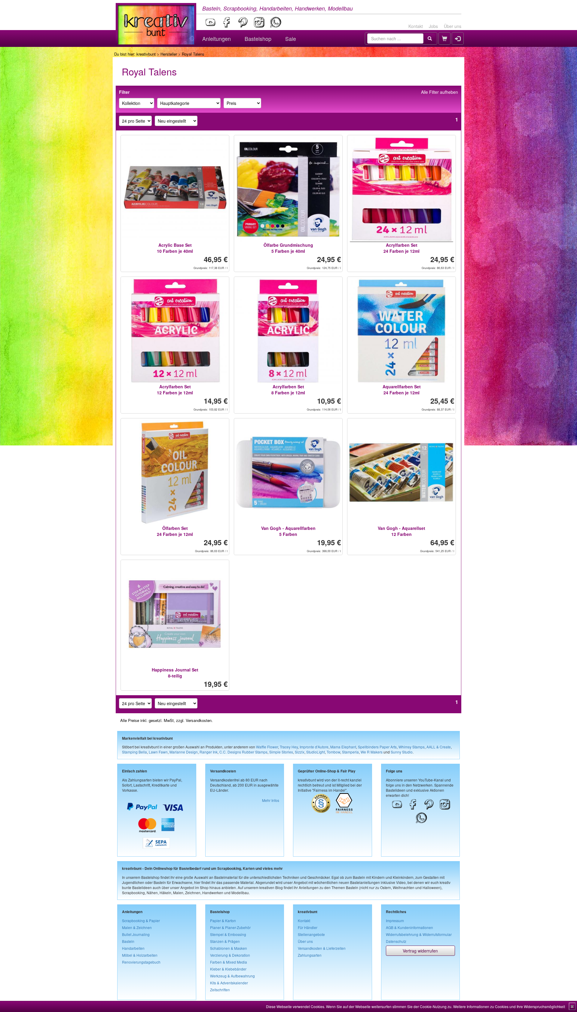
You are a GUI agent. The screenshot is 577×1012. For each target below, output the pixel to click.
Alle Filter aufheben (439, 92)
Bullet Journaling (136, 934)
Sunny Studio (402, 751)
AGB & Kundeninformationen (409, 927)
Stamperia (350, 751)
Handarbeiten (133, 948)
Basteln (128, 941)
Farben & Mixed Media (228, 962)
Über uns (452, 26)
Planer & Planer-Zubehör (230, 927)
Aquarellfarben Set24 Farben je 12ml (402, 390)
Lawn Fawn (158, 751)
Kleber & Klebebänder (228, 968)
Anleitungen (216, 38)
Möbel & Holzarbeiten (139, 955)
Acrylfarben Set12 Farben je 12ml (175, 390)
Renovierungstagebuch (141, 962)
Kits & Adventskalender (229, 982)
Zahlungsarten (310, 955)
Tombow (333, 751)
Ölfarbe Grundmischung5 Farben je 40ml (288, 248)
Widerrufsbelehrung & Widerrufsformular (419, 934)
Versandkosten (199, 720)
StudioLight (315, 751)
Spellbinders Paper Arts (377, 746)
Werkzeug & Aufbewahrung (232, 975)
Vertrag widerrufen (420, 951)
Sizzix (299, 751)
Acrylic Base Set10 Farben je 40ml (175, 248)
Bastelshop (258, 38)
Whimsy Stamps (411, 746)
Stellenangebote (311, 934)
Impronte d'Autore (314, 746)
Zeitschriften (220, 989)
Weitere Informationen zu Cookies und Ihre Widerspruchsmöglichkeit (509, 1006)
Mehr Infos (270, 800)
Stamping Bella (134, 751)
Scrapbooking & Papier (141, 920)
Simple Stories (281, 751)
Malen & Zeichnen (137, 927)
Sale (290, 38)
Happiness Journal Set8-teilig (175, 673)
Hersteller (168, 54)
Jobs (433, 26)
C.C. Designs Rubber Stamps (243, 751)
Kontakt (415, 26)
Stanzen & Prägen (225, 941)
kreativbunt (146, 54)
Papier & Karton (223, 920)
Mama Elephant (343, 746)
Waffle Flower (267, 746)
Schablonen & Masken (228, 948)
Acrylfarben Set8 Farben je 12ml (288, 390)
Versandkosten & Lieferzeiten (322, 948)
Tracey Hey (289, 746)
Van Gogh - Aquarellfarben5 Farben (288, 531)
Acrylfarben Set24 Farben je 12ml (401, 248)
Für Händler (307, 927)
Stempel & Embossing (228, 934)
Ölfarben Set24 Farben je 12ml (175, 531)
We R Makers (372, 751)
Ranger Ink (209, 751)
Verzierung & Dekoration (230, 955)
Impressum (395, 920)
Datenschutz (396, 941)
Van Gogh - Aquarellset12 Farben (401, 531)
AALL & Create (438, 746)
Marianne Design (183, 751)
